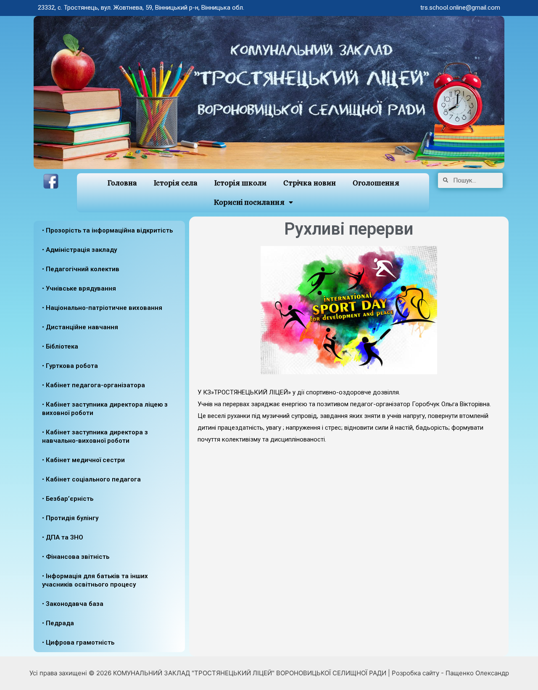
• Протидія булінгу (70, 518)
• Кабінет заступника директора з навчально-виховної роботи (95, 436)
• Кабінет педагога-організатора (93, 385)
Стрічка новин (309, 183)
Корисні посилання (249, 202)
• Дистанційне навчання (80, 327)
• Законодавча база (72, 604)
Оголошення (376, 183)
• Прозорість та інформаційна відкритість (107, 230)
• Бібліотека (60, 346)
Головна (122, 183)
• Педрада (58, 623)
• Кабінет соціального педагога (91, 479)
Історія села (176, 183)
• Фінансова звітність (75, 556)
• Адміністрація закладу (79, 250)
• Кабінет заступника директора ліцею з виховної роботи (105, 409)
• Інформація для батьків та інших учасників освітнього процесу (95, 580)
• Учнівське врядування (79, 288)
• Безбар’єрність (67, 498)
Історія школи (240, 183)
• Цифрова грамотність (78, 642)
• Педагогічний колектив (80, 269)
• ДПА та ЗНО (62, 537)
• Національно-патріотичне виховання (102, 308)
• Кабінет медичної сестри (83, 460)
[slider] (349, 480)
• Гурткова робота (70, 366)
